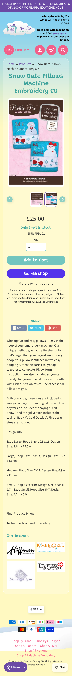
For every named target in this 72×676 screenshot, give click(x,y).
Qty (36, 240)
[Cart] (51, 50)
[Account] (40, 50)
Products (25, 64)
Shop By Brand (22, 641)
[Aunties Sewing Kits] (19, 28)
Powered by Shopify (36, 664)
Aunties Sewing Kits (34, 661)
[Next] (62, 199)
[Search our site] (63, 50)
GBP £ (34, 609)
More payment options (36, 283)
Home (11, 64)
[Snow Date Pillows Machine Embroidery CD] (50, 199)
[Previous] (10, 199)
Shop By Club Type (47, 641)
